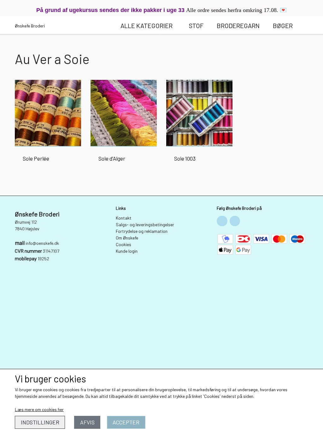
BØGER (283, 25)
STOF (196, 25)
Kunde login (127, 251)
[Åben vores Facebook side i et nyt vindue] (222, 221)
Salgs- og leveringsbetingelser (145, 224)
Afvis (87, 422)
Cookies (123, 244)
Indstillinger (40, 422)
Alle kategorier (146, 25)
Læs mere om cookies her (39, 409)
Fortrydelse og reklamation (141, 231)
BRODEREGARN (238, 25)
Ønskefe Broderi (30, 25)
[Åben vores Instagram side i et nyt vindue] (235, 221)
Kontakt (124, 218)
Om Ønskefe (127, 237)
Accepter (126, 422)
